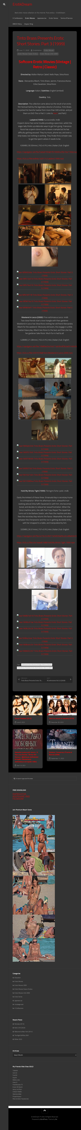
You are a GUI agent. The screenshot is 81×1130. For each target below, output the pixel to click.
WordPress (44, 1119)
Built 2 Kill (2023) (20, 1028)
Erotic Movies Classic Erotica (28, 54)
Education (18, 978)
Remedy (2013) (19, 1024)
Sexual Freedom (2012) (23, 718)
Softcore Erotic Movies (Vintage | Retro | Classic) (36, 664)
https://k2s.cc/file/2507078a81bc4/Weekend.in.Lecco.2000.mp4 (45, 353)
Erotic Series (53, 18)
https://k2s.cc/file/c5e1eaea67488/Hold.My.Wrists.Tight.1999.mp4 (46, 542)
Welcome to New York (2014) (24, 1032)
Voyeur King (28, 24)
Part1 (55, 113)
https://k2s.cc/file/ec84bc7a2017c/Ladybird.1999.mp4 (40, 158)
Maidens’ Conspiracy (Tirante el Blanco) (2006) (60, 753)
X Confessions (18, 18)
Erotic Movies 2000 (21, 985)
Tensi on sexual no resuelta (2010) (61, 718)
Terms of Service (66, 18)
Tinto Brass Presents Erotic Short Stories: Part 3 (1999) (35, 668)
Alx (56, 1119)
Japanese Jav (41, 18)
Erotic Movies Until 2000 (49, 54)
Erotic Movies (30, 18)
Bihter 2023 (18, 1039)
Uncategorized (19, 1004)
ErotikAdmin (37, 50)
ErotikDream (22, 4)
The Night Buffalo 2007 (22, 1035)
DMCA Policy (17, 24)
